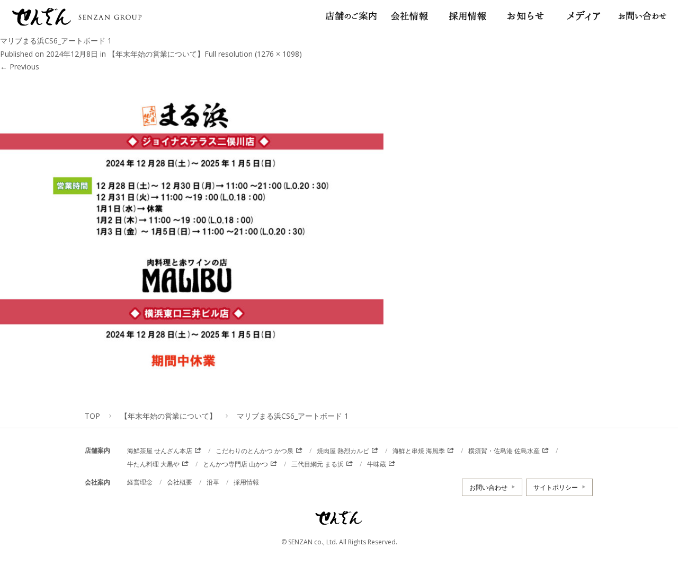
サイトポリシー (555, 487)
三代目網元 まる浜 (317, 464)
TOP (92, 416)
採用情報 (246, 482)
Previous (19, 66)
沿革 (213, 482)
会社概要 (179, 482)
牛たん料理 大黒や (153, 464)
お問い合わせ (488, 487)
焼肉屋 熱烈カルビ (343, 450)
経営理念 (140, 482)
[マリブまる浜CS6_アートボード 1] (191, 397)
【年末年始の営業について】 (156, 54)
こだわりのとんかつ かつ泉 (254, 450)
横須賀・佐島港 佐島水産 (504, 450)
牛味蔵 (376, 464)
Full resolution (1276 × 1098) (253, 54)
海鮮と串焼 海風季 (418, 450)
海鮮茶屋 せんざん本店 (159, 450)
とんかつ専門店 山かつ (235, 464)
